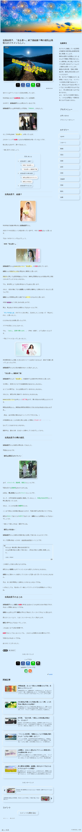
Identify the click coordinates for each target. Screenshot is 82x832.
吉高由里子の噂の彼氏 (26, 173)
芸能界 (6, 650)
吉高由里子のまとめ (26, 185)
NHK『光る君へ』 (28, 165)
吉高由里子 (12, 650)
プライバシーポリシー (67, 120)
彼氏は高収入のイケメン (30, 177)
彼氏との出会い (27, 181)
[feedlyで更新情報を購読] (26, 671)
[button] (38, 85)
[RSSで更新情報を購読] (30, 671)
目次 (25, 156)
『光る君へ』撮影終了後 (30, 169)
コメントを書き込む (28, 813)
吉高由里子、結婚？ (26, 161)
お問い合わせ (64, 115)
